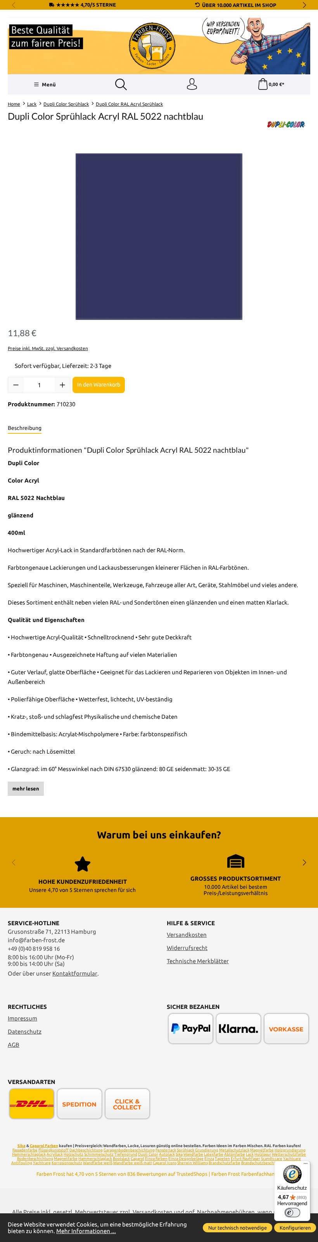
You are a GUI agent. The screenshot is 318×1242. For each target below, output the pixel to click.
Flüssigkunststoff (53, 1150)
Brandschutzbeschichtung (264, 1163)
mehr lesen (25, 788)
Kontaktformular (74, 973)
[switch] (292, 1212)
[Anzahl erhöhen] (62, 385)
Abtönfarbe (234, 1154)
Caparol (137, 1158)
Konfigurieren (295, 1227)
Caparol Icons (164, 1163)
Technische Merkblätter (198, 961)
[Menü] (305, 1165)
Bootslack (121, 1158)
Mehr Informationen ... (86, 1231)
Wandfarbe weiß (97, 1163)
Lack (250, 1154)
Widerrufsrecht (187, 948)
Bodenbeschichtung (35, 1158)
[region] (159, 236)
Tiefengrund (125, 1154)
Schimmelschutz (99, 1154)
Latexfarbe (213, 1154)
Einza (209, 1158)
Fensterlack (166, 1150)
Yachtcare (42, 1163)
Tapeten (222, 1158)
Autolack (167, 1154)
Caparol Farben (44, 1146)
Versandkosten (187, 934)
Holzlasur (262, 1154)
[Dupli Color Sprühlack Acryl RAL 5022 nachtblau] (159, 236)
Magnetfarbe (262, 1150)
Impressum (22, 1018)
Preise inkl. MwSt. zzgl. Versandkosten (48, 348)
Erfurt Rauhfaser (245, 1158)
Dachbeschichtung (86, 1150)
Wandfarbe (193, 1154)
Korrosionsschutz (67, 1163)
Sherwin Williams (192, 1163)
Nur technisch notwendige (237, 1227)
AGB (13, 1044)
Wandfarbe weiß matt (132, 1163)
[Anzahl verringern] (16, 385)
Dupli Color (148, 1154)
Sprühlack (185, 1150)
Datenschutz (24, 1031)
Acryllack (55, 1154)
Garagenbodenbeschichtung (129, 1150)
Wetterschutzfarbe (289, 1154)
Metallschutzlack (234, 1150)
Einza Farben (156, 1158)
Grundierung (206, 1150)
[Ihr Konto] (192, 84)
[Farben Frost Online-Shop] (159, 46)
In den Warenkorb (98, 384)
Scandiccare (271, 1158)
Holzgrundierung (290, 1150)
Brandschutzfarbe (224, 1163)
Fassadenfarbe (25, 1150)
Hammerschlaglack (29, 1154)
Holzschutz (73, 1154)
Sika (21, 1146)
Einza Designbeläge (186, 1158)
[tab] (24, 428)
